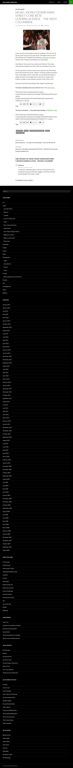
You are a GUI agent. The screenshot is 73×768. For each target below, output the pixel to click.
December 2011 (7, 388)
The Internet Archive (8, 597)
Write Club (7, 241)
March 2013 (6, 346)
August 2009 (6, 479)
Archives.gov (6, 562)
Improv (5, 251)
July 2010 (5, 443)
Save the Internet (7, 594)
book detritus (7, 264)
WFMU (5, 607)
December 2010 (7, 427)
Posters (6, 267)
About (59, 2)
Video (4, 289)
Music (47, 130)
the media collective (10, 2)
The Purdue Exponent (9, 717)
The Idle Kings (6, 757)
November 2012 (7, 359)
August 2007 (6, 550)
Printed (5, 273)
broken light (6, 738)
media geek (6, 581)
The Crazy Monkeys (8, 669)
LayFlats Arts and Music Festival (11, 625)
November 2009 (7, 469)
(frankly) (5, 684)
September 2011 (7, 398)
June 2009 (5, 485)
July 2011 (5, 405)
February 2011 (7, 421)
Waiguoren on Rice (9, 235)
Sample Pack (7, 228)
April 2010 (6, 453)
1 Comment (46, 25)
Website (5, 293)
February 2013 (7, 350)
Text (4, 283)
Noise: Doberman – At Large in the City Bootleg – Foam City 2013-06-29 (35, 141)
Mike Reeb (5, 751)
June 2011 (5, 408)
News (4, 254)
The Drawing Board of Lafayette (11, 635)
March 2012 (6, 379)
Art (4, 202)
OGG (53, 87)
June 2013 (5, 337)
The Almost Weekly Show (10, 710)
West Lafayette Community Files (12, 277)
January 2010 (6, 463)
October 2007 (6, 544)
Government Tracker (8, 568)
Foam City (5, 622)
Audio (4, 205)
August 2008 (6, 511)
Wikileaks (5, 610)
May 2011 (5, 411)
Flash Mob (5, 244)
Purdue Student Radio (9, 704)
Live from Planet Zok (9, 218)
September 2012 (7, 363)
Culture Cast (6, 687)
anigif (5, 260)
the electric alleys (7, 754)
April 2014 (6, 317)
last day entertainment (9, 697)
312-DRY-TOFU (8, 209)
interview (19, 130)
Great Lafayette (7, 691)
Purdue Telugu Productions (10, 663)
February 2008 (7, 531)
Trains (5, 270)
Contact (65, 2)
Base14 (5, 653)
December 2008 (7, 498)
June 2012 (5, 369)
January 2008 (6, 534)
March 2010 (6, 456)
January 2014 (6, 321)
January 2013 (6, 353)
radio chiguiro (7, 707)
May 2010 (5, 450)
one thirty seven (7, 660)
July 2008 (5, 514)
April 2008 (6, 524)
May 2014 (5, 314)
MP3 (48, 87)
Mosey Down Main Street (32, 55)
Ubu (4, 601)
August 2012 (6, 366)
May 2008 (5, 521)
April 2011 (6, 414)
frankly (5, 247)
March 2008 (6, 527)
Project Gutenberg (8, 591)
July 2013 (5, 334)
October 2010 (6, 434)
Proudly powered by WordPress (10, 765)
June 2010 (5, 447)
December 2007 (7, 537)
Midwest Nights (7, 700)
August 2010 (6, 440)
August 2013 (6, 330)
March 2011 (6, 418)
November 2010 (7, 430)
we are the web (7, 604)
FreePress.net (6, 565)
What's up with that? (9, 238)
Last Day (5, 748)
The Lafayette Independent (10, 713)
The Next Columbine (49, 57)
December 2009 (7, 466)
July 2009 (5, 482)
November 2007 (7, 540)
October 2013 (6, 324)
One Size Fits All (7, 656)
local (26, 130)
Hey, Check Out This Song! (10, 694)
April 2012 (6, 376)
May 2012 (5, 372)
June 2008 (5, 518)
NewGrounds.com (8, 584)
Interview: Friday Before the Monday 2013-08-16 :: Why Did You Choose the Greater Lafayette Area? (36, 149)
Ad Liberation (6, 650)
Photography (6, 257)
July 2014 (5, 311)
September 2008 (7, 508)
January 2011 (6, 424)
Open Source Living (8, 588)
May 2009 (5, 489)
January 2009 (6, 495)
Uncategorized (19, 9)
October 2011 (6, 395)
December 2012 (7, 356)
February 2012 (7, 382)
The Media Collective (34, 25)
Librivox (5, 578)
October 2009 (6, 472)
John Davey (6, 744)
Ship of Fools (6, 666)
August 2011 (6, 401)
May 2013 (5, 340)
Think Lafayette (7, 723)
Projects (51, 2)
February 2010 (7, 460)
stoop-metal (20, 132)
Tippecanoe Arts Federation (10, 672)
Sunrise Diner (6, 632)
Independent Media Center (10, 571)
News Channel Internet (10, 225)
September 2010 (7, 437)
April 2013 (6, 343)
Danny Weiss (6, 741)
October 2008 (6, 505)
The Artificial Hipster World (11, 231)
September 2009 (7, 476)
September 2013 (7, 327)
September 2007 (7, 547)
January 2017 (6, 304)
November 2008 (7, 502)
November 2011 (7, 392)
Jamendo (5, 575)
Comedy (6, 215)
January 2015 (6, 308)
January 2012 (6, 385)
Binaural (6, 212)
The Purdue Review (8, 720)
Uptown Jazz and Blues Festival (11, 638)
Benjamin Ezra (7, 735)
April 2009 (6, 492)
